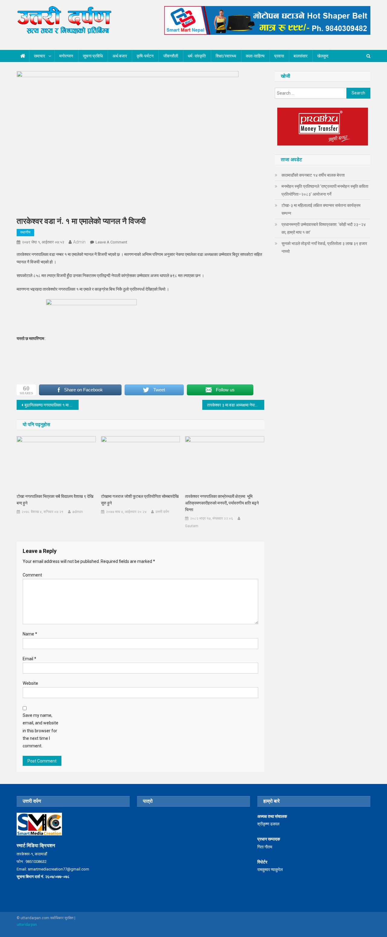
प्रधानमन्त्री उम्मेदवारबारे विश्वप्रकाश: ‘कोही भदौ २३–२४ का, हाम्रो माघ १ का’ (323, 228)
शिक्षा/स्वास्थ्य (226, 56)
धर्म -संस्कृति (197, 56)
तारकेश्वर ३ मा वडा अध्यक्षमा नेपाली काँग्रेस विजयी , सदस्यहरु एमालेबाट (235, 405)
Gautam (191, 526)
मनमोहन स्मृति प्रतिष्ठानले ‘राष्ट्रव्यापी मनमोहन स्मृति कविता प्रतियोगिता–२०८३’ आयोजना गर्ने (324, 190)
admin (79, 242)
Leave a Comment (111, 242)
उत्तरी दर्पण (162, 512)
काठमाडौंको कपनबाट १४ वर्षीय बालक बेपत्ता (313, 175)
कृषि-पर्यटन (145, 56)
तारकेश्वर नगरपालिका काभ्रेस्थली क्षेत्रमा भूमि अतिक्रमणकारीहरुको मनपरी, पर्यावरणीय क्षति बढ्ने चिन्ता (222, 503)
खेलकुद (322, 56)
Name (30, 634)
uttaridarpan (27, 924)
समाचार (39, 56)
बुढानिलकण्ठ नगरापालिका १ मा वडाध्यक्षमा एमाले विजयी (51, 405)
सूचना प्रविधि (93, 56)
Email (29, 658)
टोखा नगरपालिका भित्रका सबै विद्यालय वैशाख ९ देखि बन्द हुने (55, 499)
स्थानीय (25, 232)
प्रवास (279, 56)
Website (30, 683)
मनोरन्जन (66, 56)
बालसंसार (300, 56)
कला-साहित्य (255, 56)
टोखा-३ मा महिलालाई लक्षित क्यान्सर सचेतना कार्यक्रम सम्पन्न (320, 209)
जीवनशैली (170, 56)
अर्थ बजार (119, 56)
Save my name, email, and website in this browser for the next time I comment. (40, 730)
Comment (32, 575)
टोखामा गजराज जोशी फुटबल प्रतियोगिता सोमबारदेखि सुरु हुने (140, 499)
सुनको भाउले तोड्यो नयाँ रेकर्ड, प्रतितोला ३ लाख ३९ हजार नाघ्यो (324, 247)
